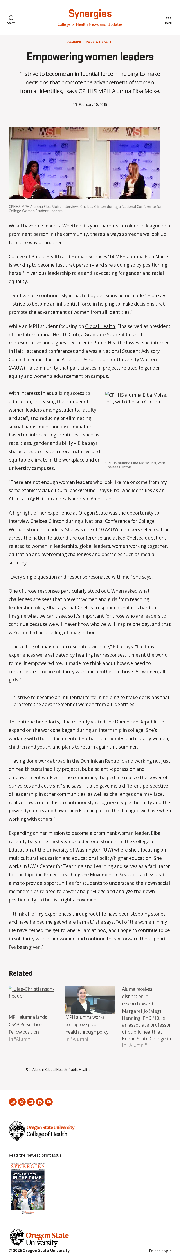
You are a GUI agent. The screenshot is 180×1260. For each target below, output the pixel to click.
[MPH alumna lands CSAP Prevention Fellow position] (33, 1000)
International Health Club (51, 334)
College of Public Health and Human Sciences (58, 256)
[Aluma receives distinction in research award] (146, 1017)
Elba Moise (156, 256)
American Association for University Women (109, 359)
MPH (120, 256)
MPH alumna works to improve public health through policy (87, 1024)
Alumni (74, 42)
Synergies (90, 13)
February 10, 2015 (93, 104)
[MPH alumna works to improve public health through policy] (90, 1000)
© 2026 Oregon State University (39, 1250)
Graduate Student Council (113, 334)
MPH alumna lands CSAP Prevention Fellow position (28, 1024)
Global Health (100, 326)
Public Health (99, 42)
